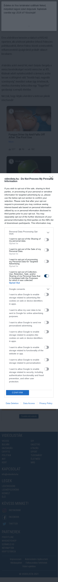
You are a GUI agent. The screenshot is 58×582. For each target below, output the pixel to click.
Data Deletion (12, 403)
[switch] (46, 239)
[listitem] (29, 233)
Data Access (29, 403)
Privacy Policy (45, 403)
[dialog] (29, 291)
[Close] (52, 179)
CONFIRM (17, 392)
